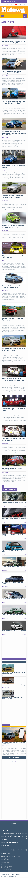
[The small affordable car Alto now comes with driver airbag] (14, 278)
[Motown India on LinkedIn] (24, 4)
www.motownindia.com (12, 842)
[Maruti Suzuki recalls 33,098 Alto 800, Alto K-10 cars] (14, 340)
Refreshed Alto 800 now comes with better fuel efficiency (13, 226)
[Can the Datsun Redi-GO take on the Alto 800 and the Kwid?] (14, 93)
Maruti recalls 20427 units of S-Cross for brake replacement (13, 196)
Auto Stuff (6, 725)
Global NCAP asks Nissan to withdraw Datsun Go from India (13, 379)
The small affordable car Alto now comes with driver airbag (13, 286)
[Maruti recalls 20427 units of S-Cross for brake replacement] (14, 188)
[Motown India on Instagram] (20, 4)
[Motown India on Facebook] (7, 4)
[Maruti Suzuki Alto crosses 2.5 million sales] (14, 461)
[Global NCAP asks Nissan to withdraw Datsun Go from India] (14, 371)
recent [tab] (14, 658)
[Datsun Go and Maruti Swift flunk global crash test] (14, 431)
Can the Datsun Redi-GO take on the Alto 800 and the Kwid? (13, 102)
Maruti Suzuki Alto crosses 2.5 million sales (12, 469)
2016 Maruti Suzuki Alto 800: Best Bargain (13, 166)
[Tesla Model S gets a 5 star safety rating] (14, 401)
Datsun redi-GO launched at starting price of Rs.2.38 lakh (12, 72)
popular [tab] (14, 661)
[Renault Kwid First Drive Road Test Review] (13, 309)
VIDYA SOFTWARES (12, 876)
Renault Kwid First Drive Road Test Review (12, 319)
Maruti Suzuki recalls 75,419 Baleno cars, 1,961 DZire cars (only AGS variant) (14, 133)
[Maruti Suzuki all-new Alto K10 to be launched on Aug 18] (14, 32)
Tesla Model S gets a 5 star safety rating (14, 409)
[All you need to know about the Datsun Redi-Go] (14, 248)
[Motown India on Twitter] (11, 4)
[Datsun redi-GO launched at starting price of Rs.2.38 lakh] (14, 63)
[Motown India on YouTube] (16, 4)
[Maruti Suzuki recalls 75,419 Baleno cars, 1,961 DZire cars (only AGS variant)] (14, 123)
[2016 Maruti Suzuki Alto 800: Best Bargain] (13, 156)
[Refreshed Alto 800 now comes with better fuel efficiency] (14, 218)
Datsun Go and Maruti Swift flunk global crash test (13, 439)
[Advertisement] (14, 647)
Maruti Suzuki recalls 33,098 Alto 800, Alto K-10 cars (13, 349)
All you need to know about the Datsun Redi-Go (13, 256)
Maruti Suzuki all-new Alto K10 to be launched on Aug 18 (13, 42)
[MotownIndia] (14, 10)
